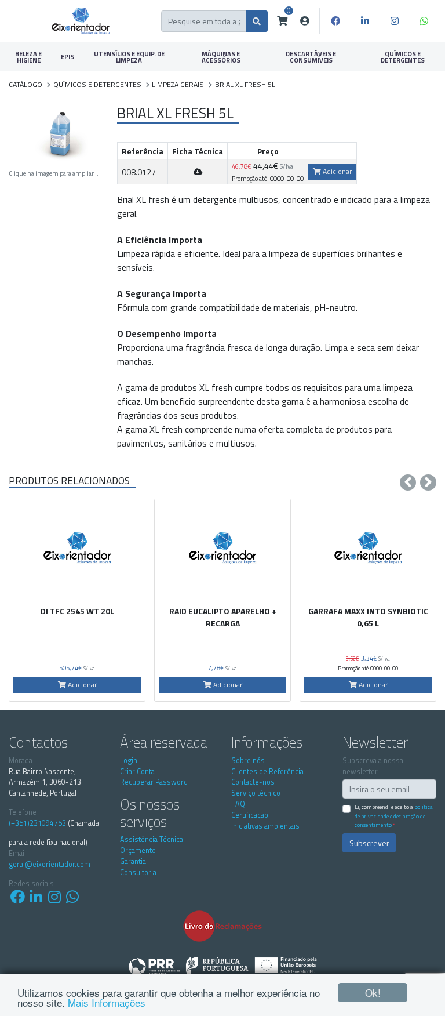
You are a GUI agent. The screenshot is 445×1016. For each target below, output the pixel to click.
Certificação (249, 815)
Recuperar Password (154, 782)
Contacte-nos (253, 782)
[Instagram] (394, 21)
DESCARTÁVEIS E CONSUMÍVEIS (311, 57)
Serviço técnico (255, 793)
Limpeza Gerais (178, 84)
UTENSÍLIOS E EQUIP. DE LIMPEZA (129, 57)
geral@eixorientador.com (49, 864)
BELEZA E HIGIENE (28, 57)
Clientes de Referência (267, 771)
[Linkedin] (365, 21)
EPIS (67, 56)
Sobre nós (248, 760)
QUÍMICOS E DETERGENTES (403, 57)
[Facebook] (335, 21)
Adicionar (336, 171)
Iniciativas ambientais (265, 826)
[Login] (305, 21)
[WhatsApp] (424, 21)
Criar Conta (137, 771)
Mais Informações (106, 1002)
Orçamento (138, 850)
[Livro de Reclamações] (222, 925)
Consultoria (138, 872)
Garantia (133, 861)
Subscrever (369, 843)
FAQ (238, 804)
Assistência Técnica (151, 839)
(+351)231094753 (37, 823)
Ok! (373, 992)
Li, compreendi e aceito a (394, 816)
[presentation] (408, 482)
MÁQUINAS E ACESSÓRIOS (221, 57)
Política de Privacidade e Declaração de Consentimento (394, 816)
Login (128, 760)
